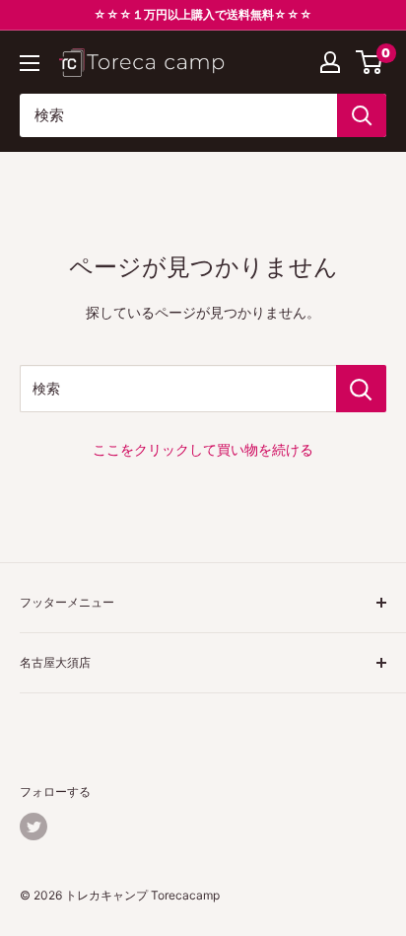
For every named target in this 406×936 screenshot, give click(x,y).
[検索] (361, 115)
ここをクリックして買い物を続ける (203, 449)
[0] (370, 62)
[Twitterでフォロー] (33, 826)
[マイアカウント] (330, 62)
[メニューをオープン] (29, 63)
